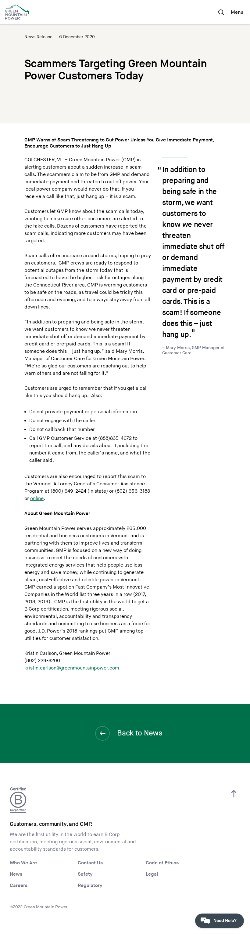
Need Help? (225, 921)
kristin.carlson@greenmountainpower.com (71, 668)
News (16, 874)
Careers (18, 885)
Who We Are (23, 863)
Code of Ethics (162, 863)
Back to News (139, 733)
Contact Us (90, 863)
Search (221, 12)
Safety (85, 874)
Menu (237, 12)
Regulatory (90, 885)
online (37, 499)
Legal (152, 874)
